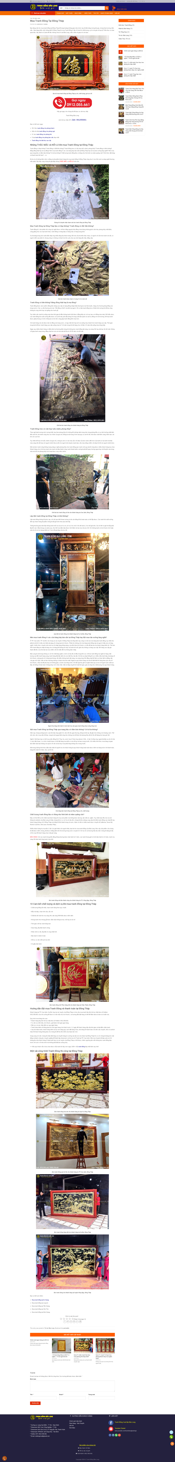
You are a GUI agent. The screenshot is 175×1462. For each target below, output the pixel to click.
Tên (31, 1394)
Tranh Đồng (89, 1459)
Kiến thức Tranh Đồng (125, 25)
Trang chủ (60, 13)
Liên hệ (117, 13)
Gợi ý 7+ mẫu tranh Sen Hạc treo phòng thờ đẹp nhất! (134, 63)
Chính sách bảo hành (75, 1421)
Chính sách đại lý (120, 1)
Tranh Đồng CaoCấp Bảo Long (125, 1422)
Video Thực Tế (123, 39)
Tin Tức (96, 13)
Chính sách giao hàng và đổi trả (133, 51)
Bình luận (33, 1379)
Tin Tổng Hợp (123, 32)
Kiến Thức (87, 13)
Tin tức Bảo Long (35, 18)
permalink (66, 1328)
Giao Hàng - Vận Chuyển (76, 1423)
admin (46, 24)
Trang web (91, 1394)
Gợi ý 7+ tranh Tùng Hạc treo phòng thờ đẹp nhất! (132, 75)
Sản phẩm (78, 13)
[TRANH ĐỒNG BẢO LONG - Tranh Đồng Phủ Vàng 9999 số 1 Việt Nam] (43, 6)
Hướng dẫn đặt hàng (132, 1)
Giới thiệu (69, 13)
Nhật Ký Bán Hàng (107, 13)
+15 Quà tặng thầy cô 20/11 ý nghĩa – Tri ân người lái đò (132, 57)
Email (61, 1394)
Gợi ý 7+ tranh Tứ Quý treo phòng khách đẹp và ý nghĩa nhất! (134, 69)
